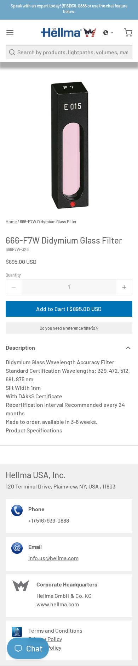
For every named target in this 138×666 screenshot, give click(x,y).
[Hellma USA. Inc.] (68, 32)
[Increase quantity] (124, 287)
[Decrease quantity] (14, 287)
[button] (108, 33)
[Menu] (13, 33)
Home (11, 221)
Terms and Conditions (55, 630)
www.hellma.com (57, 604)
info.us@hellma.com (53, 558)
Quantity (13, 274)
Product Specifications (34, 430)
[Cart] (125, 33)
